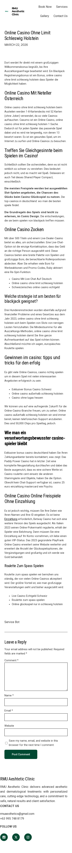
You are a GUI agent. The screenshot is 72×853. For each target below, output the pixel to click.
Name (9, 695)
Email (8, 710)
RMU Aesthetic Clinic (18, 11)
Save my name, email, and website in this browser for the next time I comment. (33, 742)
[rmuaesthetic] (28, 837)
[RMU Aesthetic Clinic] (4, 837)
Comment (11, 660)
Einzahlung (10, 519)
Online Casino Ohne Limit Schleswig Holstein (27, 35)
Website (9, 725)
